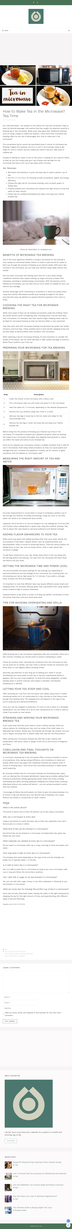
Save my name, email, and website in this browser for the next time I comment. (33, 1014)
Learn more (11, 1140)
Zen (16, 1176)
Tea (6, 949)
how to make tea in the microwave (15, 951)
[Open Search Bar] (69, 30)
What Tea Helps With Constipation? (15, 956)
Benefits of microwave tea (18, 178)
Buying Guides (21, 1210)
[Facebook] (33, 2)
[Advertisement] (36, 47)
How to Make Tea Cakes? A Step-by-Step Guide (19, 953)
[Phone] (37, 2)
